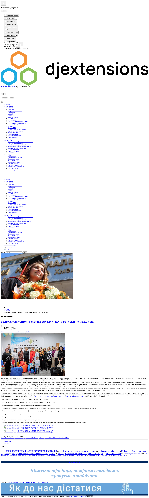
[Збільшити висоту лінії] (19, 47)
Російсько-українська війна (132, 454)
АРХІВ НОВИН (74, 462)
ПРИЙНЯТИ (90, 496)
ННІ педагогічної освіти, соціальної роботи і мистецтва (80, 453)
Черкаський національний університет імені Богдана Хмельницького (29, 482)
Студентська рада (13, 137)
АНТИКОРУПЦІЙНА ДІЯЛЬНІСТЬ (18, 121)
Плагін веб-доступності (8, 87)
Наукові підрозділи (13, 149)
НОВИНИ (7, 104)
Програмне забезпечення (15, 165)
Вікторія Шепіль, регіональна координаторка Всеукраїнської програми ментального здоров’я (56, 396)
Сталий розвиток (13, 134)
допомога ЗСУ (81, 455)
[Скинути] (2, 11)
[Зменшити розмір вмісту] (20, 43)
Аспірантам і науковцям (15, 111)
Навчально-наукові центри (15, 143)
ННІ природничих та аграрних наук (77, 451)
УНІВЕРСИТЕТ (9, 126)
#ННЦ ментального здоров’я (9, 332)
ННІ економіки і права (108, 451)
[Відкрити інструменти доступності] (3, 3)
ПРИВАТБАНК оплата (14, 162)
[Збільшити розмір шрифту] (22, 45)
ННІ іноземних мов (113, 454)
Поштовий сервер (13, 163)
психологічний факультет (36, 455)
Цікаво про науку (13, 117)
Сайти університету (13, 168)
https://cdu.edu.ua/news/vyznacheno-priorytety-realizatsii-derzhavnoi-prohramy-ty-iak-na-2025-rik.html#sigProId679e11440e (35, 438)
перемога (104, 455)
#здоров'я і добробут (24, 332)
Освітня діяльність (13, 132)
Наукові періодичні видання (16, 131)
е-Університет (12, 156)
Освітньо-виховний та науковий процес (19, 146)
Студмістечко (11, 152)
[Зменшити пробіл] (24, 48)
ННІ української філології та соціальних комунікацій (33, 453)
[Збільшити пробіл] (26, 48)
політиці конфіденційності (77, 496)
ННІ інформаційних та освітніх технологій (60, 455)
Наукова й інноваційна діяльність (17, 129)
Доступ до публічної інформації (17, 123)
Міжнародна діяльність (14, 135)
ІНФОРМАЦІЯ (8, 106)
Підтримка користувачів (15, 157)
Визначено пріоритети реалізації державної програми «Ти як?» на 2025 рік (47, 321)
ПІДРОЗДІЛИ (8, 140)
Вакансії (10, 114)
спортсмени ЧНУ (94, 455)
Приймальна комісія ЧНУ (117, 455)
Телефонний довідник (14, 125)
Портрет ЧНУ (12, 128)
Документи (11, 115)
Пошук (25, 252)
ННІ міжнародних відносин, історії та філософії (29, 450)
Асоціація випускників (14, 139)
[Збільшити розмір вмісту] (22, 43)
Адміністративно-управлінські (17, 145)
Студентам (11, 109)
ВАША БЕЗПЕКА (13, 118)
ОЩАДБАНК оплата (14, 160)
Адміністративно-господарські (17, 148)
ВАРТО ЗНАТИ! (13, 120)
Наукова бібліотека (13, 151)
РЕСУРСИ (7, 154)
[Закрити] (5, 11)
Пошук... (3, 252)
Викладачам (11, 112)
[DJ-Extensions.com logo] (74, 85)
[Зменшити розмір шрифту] (19, 45)
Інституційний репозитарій (16, 166)
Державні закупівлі (13, 159)
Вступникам (11, 107)
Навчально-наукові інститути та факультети (20, 142)
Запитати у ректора (10, 170)
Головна (6, 309)
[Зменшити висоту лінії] (17, 47)
